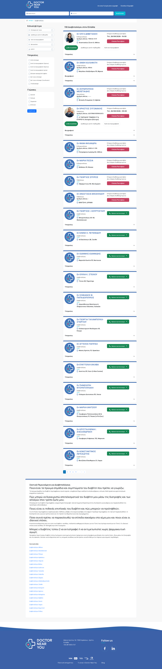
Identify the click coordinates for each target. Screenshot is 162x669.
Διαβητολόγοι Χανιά (35, 601)
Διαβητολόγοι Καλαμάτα (37, 594)
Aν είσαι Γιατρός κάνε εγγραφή (108, 6)
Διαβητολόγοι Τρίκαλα (36, 571)
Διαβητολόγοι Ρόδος (36, 611)
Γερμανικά (33, 101)
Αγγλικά (33, 94)
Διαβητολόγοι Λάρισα (36, 561)
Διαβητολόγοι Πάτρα (36, 554)
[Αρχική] (35, 5)
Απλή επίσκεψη (35, 60)
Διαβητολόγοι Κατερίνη (36, 588)
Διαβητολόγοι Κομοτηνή (37, 608)
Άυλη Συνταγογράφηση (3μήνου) (40, 63)
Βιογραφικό (69, 76)
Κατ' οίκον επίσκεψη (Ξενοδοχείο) (40, 80)
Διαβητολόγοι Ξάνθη (36, 584)
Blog (103, 663)
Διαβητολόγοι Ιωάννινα (36, 567)
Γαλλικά (33, 98)
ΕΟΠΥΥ (33, 49)
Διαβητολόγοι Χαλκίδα (36, 574)
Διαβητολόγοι (39, 21)
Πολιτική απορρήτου (65, 663)
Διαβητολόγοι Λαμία (35, 605)
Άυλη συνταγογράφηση (37, 39)
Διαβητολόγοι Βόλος (35, 564)
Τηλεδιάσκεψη (35, 83)
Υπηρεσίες (69, 54)
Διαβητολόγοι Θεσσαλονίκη (38, 551)
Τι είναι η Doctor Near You (87, 663)
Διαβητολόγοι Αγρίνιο (36, 591)
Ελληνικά (33, 105)
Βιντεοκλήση (34, 44)
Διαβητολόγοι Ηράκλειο (36, 557)
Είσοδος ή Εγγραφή (127, 6)
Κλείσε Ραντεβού (118, 41)
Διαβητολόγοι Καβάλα (36, 598)
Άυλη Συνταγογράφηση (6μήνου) (40, 67)
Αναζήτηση (120, 13)
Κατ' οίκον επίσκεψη (36, 77)
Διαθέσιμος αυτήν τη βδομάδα (39, 35)
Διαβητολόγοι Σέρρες (36, 578)
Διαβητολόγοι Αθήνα (36, 547)
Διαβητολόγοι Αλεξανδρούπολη (39, 581)
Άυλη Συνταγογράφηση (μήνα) (39, 70)
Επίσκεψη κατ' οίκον (36, 30)
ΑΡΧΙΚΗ (30, 21)
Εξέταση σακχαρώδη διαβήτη (39, 73)
